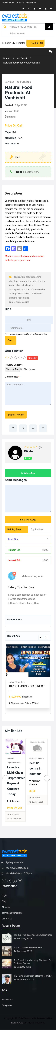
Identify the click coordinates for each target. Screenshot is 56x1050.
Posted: (9, 105)
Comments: (12, 376)
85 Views (14, 798)
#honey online (38, 289)
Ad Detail (22, 58)
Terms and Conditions (12, 913)
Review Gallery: (13, 364)
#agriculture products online (27, 277)
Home (6, 58)
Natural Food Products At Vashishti (21, 62)
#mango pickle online (19, 293)
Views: (8, 111)
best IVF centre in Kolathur (13, 768)
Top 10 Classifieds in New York (28, 947)
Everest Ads (16, 1022)
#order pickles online (19, 302)
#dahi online (15, 285)
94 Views (36, 805)
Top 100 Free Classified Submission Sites (33, 935)
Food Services (23, 81)
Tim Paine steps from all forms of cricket (33, 976)
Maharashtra (29, 576)
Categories (7, 1005)
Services (9, 81)
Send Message (28, 519)
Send (10, 340)
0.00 (45, 549)
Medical (22, 682)
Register (20, 43)
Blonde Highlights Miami (36, 768)
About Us (20, 2)
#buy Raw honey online (20, 281)
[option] (28, 678)
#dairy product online (19, 289)
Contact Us (7, 919)
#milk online (37, 293)
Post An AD (37, 43)
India (40, 576)
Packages (31, 2)
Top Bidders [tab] (37, 529)
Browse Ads (8, 2)
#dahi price (27, 285)
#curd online (39, 281)
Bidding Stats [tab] (14, 529)
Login (8, 43)
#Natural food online (19, 297)
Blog (4, 901)
